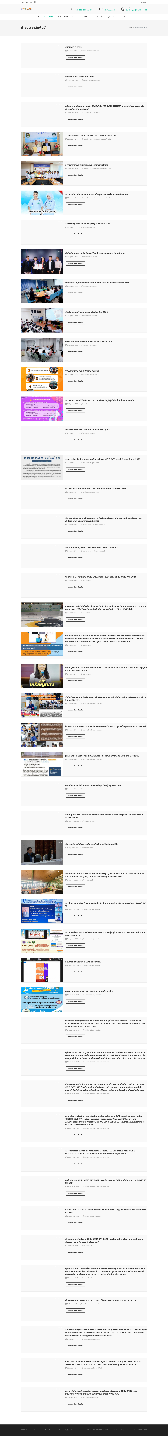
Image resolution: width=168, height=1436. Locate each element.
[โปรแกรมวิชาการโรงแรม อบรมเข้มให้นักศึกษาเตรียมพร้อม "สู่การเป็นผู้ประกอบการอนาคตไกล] (105, 726)
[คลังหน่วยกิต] (31, 2)
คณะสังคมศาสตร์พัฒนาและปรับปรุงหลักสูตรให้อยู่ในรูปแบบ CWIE (93, 785)
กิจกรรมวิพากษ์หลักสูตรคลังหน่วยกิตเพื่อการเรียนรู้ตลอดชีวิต (91, 844)
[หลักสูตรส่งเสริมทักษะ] (35, 2)
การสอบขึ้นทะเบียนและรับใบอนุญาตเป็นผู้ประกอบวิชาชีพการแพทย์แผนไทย (96, 194)
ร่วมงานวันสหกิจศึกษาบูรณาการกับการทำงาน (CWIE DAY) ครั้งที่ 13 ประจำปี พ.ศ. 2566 (102, 459)
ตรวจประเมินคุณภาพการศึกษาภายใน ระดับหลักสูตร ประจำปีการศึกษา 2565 (97, 282)
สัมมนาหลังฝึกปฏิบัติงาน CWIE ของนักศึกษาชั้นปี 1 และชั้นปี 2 (91, 547)
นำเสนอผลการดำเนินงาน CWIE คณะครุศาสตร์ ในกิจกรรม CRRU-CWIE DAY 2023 (100, 576)
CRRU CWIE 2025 (73, 47)
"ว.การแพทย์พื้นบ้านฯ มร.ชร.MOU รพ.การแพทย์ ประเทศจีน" (90, 135)
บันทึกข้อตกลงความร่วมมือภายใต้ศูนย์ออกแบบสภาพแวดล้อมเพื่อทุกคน (95, 253)
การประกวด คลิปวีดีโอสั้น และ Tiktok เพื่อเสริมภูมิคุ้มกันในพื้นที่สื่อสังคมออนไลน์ (100, 400)
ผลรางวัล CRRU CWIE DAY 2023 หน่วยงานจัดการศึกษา (89, 991)
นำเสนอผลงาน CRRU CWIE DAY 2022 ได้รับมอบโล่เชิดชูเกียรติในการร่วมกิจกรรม (100, 1300)
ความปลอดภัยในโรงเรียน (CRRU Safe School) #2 (88, 341)
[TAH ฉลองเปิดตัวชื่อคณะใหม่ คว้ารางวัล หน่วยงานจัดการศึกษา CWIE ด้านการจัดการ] (102, 755)
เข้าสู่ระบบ (143, 2)
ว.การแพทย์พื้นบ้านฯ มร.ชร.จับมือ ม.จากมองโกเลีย (86, 164)
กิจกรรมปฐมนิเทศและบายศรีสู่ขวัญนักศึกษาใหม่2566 (87, 223)
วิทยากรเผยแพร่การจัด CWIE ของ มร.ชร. (83, 961)
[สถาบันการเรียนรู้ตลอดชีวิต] (27, 2)
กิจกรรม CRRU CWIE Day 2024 (79, 76)
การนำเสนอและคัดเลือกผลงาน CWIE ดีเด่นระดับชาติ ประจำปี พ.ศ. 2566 (95, 488)
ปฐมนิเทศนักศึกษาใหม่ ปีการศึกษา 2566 (82, 370)
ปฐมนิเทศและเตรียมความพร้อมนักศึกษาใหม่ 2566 (86, 312)
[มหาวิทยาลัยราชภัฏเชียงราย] (23, 2)
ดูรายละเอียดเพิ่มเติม (75, 57)
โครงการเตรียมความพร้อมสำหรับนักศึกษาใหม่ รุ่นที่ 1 (87, 429)
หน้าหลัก (132, 28)
